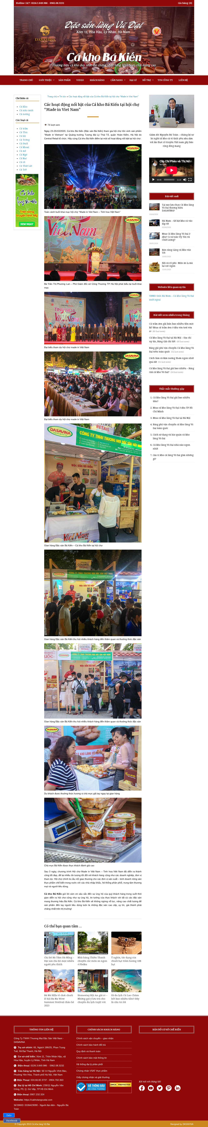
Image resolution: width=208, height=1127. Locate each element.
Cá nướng (24, 114)
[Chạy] (153, 179)
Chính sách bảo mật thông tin (91, 1057)
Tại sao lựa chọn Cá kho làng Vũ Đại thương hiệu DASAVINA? (178, 207)
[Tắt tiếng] (184, 179)
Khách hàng (97, 80)
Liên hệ (183, 80)
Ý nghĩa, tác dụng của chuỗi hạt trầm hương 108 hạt (126, 961)
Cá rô (22, 162)
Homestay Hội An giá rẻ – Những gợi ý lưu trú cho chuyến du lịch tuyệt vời (92, 999)
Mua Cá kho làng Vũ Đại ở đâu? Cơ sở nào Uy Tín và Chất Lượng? (176, 237)
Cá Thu (23, 132)
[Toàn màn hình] (190, 179)
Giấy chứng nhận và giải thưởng (93, 1077)
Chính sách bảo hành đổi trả (91, 1045)
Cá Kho (23, 106)
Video (80, 80)
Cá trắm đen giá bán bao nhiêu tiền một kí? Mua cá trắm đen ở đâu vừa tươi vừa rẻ (171, 327)
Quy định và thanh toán (88, 1051)
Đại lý (133, 80)
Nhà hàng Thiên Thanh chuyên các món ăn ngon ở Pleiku (92, 961)
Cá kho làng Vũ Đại (41, 1124)
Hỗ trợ (147, 80)
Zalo (9, 1115)
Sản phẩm (64, 80)
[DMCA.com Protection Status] (120, 1086)
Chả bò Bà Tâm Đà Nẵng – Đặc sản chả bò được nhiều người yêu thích (59, 961)
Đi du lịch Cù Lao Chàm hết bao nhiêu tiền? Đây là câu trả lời (125, 999)
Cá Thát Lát (25, 166)
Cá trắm (23, 128)
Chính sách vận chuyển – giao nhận (94, 1038)
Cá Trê (23, 169)
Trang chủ (26, 80)
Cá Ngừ (23, 154)
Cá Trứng (24, 139)
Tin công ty (165, 80)
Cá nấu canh (26, 110)
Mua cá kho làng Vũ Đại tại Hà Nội (171, 418)
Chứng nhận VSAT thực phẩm (91, 1070)
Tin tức (62, 96)
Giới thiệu (45, 80)
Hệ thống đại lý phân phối (89, 1064)
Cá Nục (23, 158)
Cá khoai (24, 147)
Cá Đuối (23, 143)
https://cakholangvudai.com (38, 1099)
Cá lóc (22, 136)
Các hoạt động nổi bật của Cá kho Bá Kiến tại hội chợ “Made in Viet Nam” (103, 96)
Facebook (11, 1120)
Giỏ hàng (183, 3)
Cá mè (22, 151)
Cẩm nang (116, 80)
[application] (171, 170)
